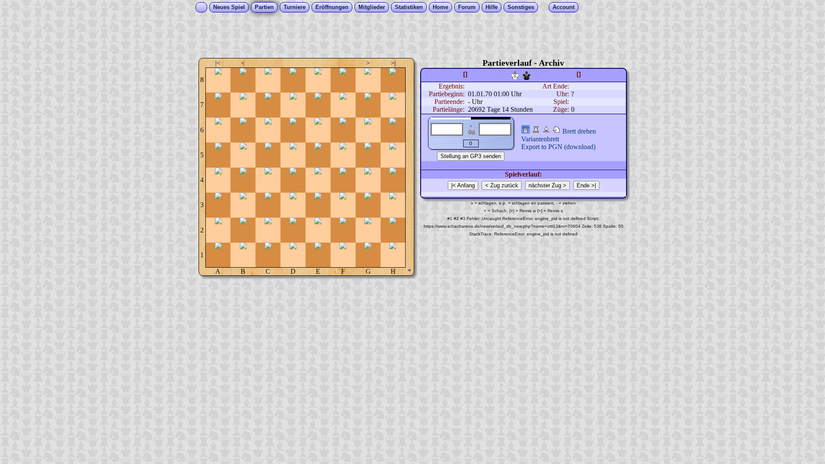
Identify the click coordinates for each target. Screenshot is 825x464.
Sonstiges (520, 7)
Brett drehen (579, 131)
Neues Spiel (229, 7)
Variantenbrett (540, 139)
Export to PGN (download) (558, 146)
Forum (467, 7)
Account (563, 7)
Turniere (295, 7)
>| (393, 63)
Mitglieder (371, 7)
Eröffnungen (331, 7)
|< (217, 63)
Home (440, 7)
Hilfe (492, 7)
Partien (264, 7)
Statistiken (409, 7)
